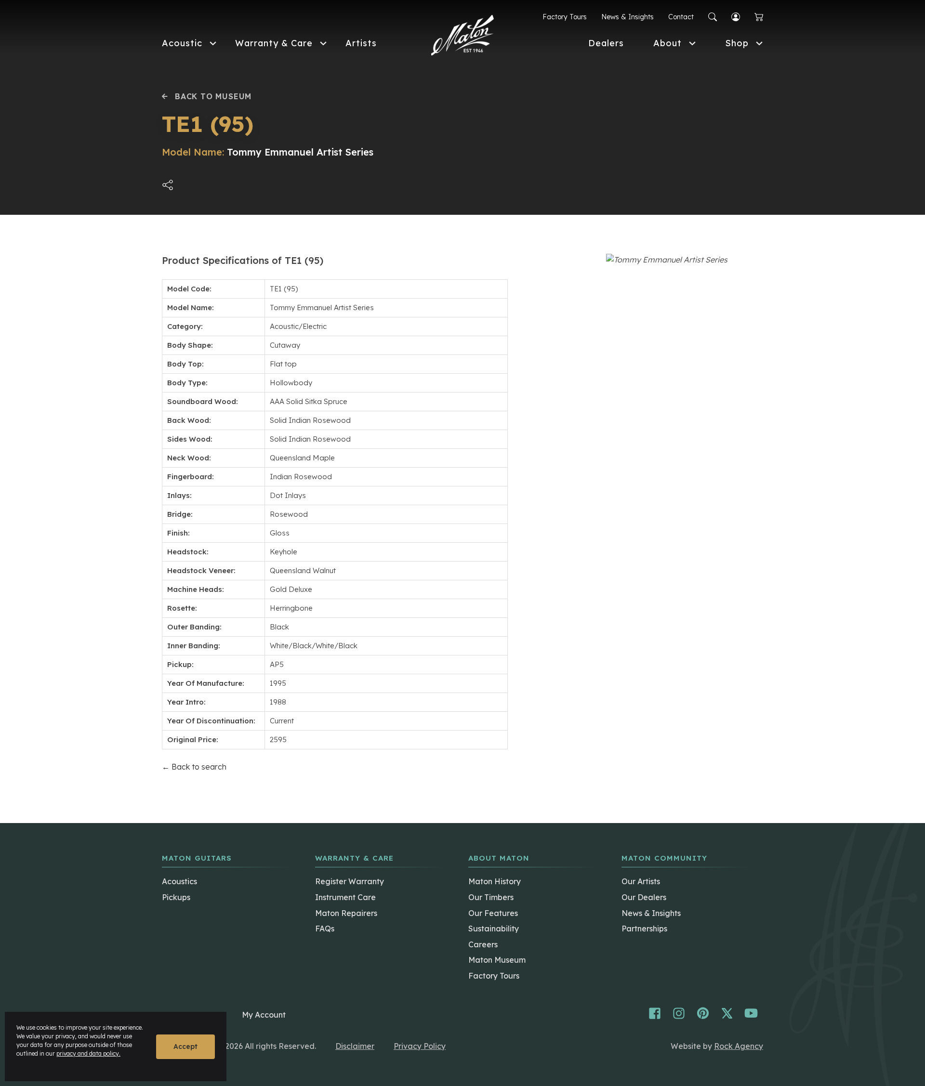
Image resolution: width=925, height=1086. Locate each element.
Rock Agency (738, 1046)
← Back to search (194, 767)
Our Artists (640, 881)
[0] (758, 17)
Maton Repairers (346, 913)
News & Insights (627, 17)
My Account (264, 1015)
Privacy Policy (420, 1046)
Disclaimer (354, 1046)
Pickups (176, 897)
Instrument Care (345, 897)
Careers (483, 944)
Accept (185, 1046)
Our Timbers (491, 897)
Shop (737, 43)
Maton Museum (497, 960)
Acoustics (179, 881)
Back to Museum (213, 96)
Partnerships (644, 928)
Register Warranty (349, 881)
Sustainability (493, 928)
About (667, 43)
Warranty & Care (274, 43)
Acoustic (182, 43)
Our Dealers (643, 897)
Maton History (494, 881)
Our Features (493, 913)
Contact (681, 17)
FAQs (324, 928)
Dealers (606, 43)
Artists (361, 43)
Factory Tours (564, 17)
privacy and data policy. (88, 1053)
